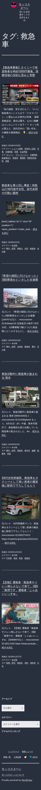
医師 (15, 558)
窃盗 (9, 454)
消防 (26, 663)
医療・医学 (10, 663)
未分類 (14, 245)
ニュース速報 (17, 149)
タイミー (10, 155)
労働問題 (9, 152)
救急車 (15, 158)
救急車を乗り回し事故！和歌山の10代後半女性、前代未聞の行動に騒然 (20, 189)
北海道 (20, 347)
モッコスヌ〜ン (12, 769)
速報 (7, 161)
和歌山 (20, 249)
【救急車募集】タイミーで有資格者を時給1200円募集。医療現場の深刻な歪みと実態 (20, 71)
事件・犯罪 (10, 249)
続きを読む (33, 331)
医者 (21, 558)
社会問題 (23, 152)
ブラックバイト (21, 155)
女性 (26, 249)
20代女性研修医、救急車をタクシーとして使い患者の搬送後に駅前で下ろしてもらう (20, 481)
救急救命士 (6, 158)
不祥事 (9, 558)
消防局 (32, 663)
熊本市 (27, 451)
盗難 (33, 451)
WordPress (27, 780)
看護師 (22, 158)
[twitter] (25, 757)
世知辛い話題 (29, 149)
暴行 (33, 347)
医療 (16, 152)
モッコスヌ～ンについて (13, 775)
